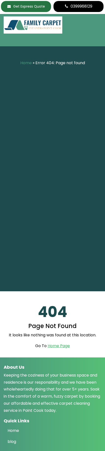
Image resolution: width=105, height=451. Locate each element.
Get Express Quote (29, 6)
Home (26, 63)
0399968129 (81, 6)
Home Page (59, 346)
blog (12, 441)
